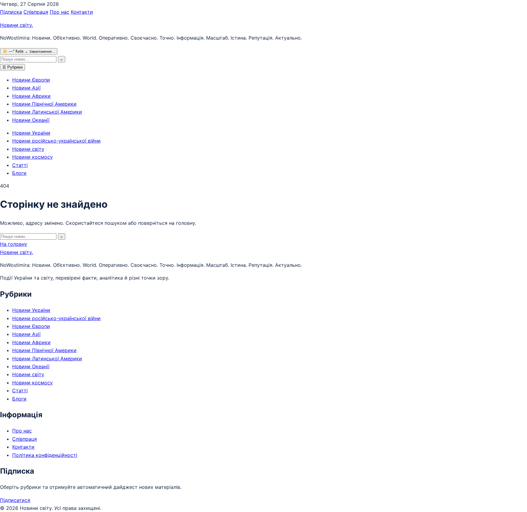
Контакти (82, 12)
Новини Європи (31, 80)
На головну (13, 244)
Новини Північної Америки (44, 104)
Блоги (19, 173)
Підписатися (15, 500)
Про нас (59, 12)
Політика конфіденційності (44, 455)
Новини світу (16, 25)
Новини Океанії (30, 120)
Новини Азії (26, 88)
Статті (20, 165)
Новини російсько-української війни (56, 141)
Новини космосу (32, 157)
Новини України (31, 133)
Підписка (11, 12)
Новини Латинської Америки (47, 112)
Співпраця (35, 12)
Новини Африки (31, 96)
